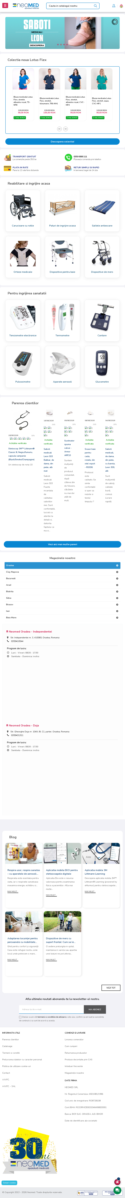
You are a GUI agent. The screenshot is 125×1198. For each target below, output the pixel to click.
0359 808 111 (80, 156)
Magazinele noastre (74, 1072)
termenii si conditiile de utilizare (52, 1017)
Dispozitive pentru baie (62, 272)
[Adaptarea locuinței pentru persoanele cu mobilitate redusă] (24, 921)
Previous (59, 129)
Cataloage (7, 1046)
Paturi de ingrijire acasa (62, 225)
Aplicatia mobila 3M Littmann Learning (96, 872)
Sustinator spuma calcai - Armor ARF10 (69, 448)
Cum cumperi (71, 1046)
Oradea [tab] (10, 565)
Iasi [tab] (8, 611)
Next (65, 129)
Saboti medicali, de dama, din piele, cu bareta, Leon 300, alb (110, 460)
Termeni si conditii (11, 1052)
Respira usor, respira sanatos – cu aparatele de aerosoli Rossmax (23, 872)
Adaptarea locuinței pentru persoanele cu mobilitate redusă (22, 940)
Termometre (62, 335)
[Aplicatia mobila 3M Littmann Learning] (101, 853)
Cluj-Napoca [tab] (12, 571)
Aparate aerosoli (62, 381)
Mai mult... (12, 891)
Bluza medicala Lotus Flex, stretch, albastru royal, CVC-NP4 (49, 101)
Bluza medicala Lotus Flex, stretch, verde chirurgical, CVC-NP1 (101, 101)
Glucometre (102, 381)
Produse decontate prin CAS (78, 1059)
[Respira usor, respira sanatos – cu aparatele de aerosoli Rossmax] (24, 853)
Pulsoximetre (22, 381)
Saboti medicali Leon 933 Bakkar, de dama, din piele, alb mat (49, 460)
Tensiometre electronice (22, 335)
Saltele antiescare (102, 225)
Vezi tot (111, 987)
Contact (6, 1072)
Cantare (102, 335)
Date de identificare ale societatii (81, 1120)
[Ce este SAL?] (87, 1192)
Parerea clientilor (10, 1039)
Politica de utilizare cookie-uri (16, 1066)
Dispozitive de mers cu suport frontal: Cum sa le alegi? (60, 940)
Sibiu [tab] (8, 598)
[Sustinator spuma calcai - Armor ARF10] (70, 412)
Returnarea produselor (76, 1052)
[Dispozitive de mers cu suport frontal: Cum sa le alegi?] (62, 921)
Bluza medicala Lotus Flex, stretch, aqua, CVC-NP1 (75, 101)
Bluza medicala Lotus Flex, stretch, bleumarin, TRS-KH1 (23, 101)
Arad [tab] (8, 585)
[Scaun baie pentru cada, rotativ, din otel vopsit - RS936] (90, 412)
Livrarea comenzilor (74, 1039)
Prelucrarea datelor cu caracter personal (22, 1059)
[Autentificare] (114, 6)
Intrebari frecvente (74, 1066)
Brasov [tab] (9, 604)
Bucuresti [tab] (11, 578)
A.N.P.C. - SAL (9, 1086)
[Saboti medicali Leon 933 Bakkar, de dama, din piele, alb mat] (49, 412)
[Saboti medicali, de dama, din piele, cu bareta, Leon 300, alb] (111, 412)
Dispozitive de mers (102, 272)
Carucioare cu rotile (23, 225)
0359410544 (17, 641)
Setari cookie (9, 1182)
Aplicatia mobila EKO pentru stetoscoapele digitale (62, 872)
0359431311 (17, 735)
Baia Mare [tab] (11, 617)
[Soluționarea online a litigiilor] (112, 1192)
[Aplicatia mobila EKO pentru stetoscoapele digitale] (62, 853)
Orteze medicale (23, 272)
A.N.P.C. (5, 1079)
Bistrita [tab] (9, 591)
